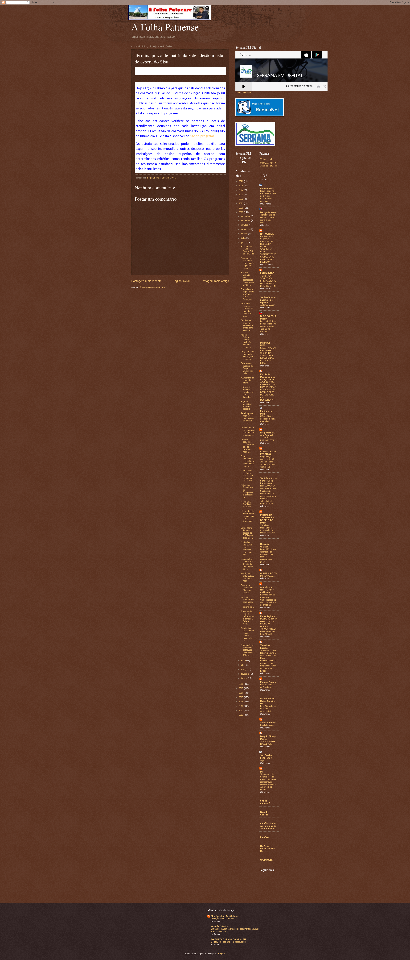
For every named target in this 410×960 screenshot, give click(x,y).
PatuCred (264, 837)
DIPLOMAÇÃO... (267, 576)
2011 (241, 715)
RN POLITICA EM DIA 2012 (267, 235)
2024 (241, 190)
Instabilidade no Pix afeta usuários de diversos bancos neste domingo (268, 196)
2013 (241, 706)
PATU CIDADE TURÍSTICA (267, 274)
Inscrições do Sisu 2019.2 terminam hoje (247, 577)
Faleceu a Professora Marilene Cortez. (247, 589)
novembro (246, 220)
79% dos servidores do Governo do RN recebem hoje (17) (247, 445)
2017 (241, 688)
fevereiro (245, 674)
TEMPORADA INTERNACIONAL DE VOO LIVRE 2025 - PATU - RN (268, 282)
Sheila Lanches (267, 725)
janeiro (244, 678)
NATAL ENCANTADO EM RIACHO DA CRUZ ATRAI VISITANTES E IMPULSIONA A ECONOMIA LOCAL (268, 354)
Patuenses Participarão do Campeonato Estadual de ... (247, 491)
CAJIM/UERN (266, 860)
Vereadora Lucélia (265, 646)
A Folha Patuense (165, 26)
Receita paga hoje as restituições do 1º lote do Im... (247, 418)
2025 (241, 185)
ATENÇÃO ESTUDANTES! (267, 439)
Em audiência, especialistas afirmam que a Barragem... (247, 294)
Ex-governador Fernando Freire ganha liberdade (247, 355)
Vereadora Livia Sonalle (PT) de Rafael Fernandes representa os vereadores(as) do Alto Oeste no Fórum (268, 782)
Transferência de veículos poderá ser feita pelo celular (267, 219)
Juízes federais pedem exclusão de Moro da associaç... (247, 341)
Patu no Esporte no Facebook (267, 686)
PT (261, 772)
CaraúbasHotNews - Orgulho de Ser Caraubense (268, 826)
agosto (244, 234)
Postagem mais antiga (215, 281)
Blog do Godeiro (264, 813)
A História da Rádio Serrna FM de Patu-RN (247, 250)
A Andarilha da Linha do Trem (247, 380)
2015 (241, 697)
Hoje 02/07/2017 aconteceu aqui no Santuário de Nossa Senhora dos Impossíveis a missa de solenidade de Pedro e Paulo (268, 495)
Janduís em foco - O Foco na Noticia (267, 590)
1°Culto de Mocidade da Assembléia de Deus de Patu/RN (267, 529)
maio (243, 660)
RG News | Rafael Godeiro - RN (268, 848)
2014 (241, 701)
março (244, 669)
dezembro (246, 216)
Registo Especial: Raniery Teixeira (246, 405)
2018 (241, 684)
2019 (241, 212)
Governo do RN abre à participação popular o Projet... (247, 263)
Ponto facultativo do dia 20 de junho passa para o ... (247, 461)
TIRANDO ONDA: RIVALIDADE (267, 742)
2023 (241, 194)
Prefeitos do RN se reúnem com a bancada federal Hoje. (247, 617)
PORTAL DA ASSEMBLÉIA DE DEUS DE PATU (267, 519)
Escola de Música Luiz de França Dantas (267, 377)
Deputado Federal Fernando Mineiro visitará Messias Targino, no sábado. (268, 326)
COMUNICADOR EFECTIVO (268, 452)
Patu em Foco (267, 188)
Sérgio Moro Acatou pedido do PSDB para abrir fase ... (247, 533)
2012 (241, 710)
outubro (245, 225)
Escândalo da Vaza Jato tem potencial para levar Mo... (247, 548)
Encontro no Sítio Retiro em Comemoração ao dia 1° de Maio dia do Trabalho (268, 600)
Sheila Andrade (267, 722)
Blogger (221, 953)
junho (244, 242)
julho (243, 238)
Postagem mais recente (146, 281)
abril (243, 665)
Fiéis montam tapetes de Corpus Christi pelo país (247, 368)
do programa (202, 136)
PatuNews (265, 343)
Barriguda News (268, 212)
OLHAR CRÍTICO (268, 573)
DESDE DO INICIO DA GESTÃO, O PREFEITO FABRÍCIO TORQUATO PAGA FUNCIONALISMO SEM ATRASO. (268, 626)
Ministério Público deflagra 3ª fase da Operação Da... (247, 309)
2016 (241, 693)
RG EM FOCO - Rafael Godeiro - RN (268, 701)
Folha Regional (267, 616)
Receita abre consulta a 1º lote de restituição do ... (247, 564)
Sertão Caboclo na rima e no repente (267, 300)
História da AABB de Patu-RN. (246, 504)
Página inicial (181, 281)
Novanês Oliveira (264, 545)
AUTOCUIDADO (267, 305)
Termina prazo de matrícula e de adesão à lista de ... (247, 431)
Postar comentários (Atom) (152, 287)
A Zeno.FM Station (243, 93)
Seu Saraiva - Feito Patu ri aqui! (266, 758)
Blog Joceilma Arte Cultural (267, 434)
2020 (241, 208)
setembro (245, 229)
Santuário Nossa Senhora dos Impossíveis (268, 481)
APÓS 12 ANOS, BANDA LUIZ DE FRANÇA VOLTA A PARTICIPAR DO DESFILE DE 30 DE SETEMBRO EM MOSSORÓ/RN (268, 391)
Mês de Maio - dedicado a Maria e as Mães (267, 419)
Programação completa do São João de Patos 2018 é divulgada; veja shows (268, 462)
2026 (241, 181)
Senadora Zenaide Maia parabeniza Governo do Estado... (247, 278)
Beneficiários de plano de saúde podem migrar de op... (247, 634)
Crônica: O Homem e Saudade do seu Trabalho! (247, 392)
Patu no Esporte (268, 682)
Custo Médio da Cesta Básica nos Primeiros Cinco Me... (247, 475)
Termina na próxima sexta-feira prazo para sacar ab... (247, 325)
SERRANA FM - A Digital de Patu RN (268, 164)
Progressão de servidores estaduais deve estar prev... (247, 650)
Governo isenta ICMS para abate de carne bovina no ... (247, 602)
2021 (241, 203)
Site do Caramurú (265, 802)
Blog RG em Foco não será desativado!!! (228, 942)
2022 (241, 199)
